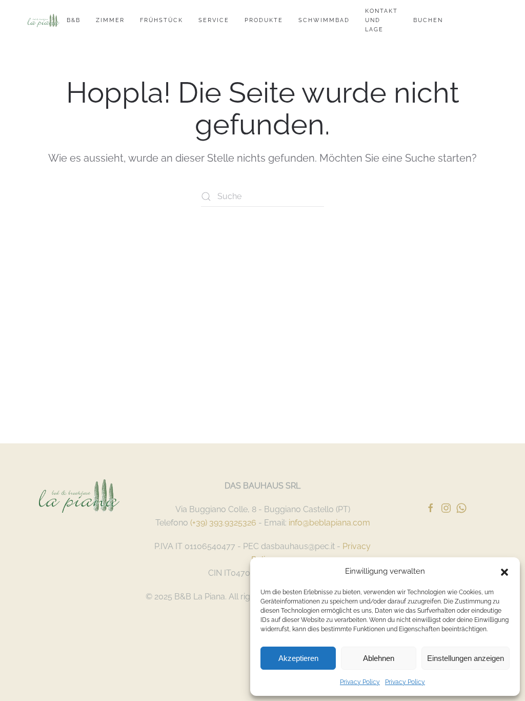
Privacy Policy (360, 682)
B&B (73, 20)
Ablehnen (378, 658)
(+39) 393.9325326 (223, 523)
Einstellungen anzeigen (465, 658)
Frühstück (161, 20)
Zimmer (110, 20)
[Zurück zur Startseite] (44, 20)
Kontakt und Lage (381, 20)
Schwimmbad (324, 20)
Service (213, 20)
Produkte (264, 20)
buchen (428, 20)
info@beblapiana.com (329, 523)
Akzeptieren (298, 658)
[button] (504, 571)
